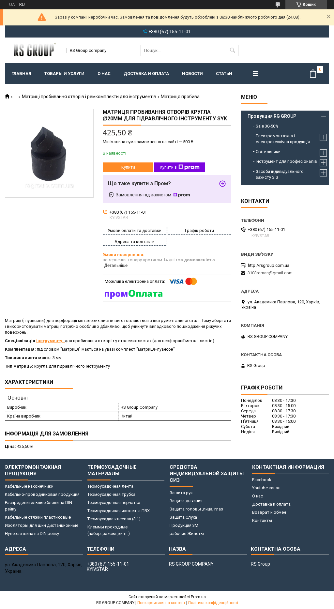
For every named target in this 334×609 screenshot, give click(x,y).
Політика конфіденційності (213, 603)
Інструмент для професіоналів (286, 161)
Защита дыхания (186, 500)
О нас (104, 73)
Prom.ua (198, 597)
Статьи (224, 73)
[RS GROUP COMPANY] (33, 50)
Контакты (262, 520)
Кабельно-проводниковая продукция (42, 494)
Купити (128, 167)
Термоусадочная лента (110, 486)
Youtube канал (266, 487)
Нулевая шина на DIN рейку (32, 533)
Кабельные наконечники (29, 486)
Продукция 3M (184, 525)
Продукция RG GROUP (272, 116)
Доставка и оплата (146, 73)
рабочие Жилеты (187, 533)
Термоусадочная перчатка (113, 502)
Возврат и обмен (269, 512)
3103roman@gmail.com (270, 272)
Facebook (261, 479)
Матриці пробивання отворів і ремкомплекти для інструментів (89, 96)
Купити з (168, 167)
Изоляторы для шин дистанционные (41, 525)
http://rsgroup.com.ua (268, 265)
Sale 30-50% (267, 126)
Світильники (268, 151)
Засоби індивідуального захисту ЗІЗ (280, 174)
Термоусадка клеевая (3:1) (114, 518)
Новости (192, 73)
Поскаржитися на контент (161, 603)
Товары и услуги (64, 73)
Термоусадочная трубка (111, 494)
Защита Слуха (183, 517)
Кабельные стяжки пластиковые (38, 517)
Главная (21, 73)
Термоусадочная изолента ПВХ (118, 510)
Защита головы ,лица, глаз (196, 509)
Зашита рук (181, 492)
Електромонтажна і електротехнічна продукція (283, 138)
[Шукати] (232, 50)
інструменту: (50, 340)
